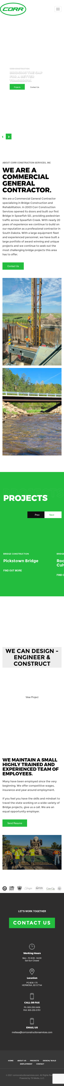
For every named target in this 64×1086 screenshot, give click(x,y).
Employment (26, 1064)
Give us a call (11, 684)
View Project (32, 697)
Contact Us (34, 87)
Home (10, 1061)
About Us (21, 1061)
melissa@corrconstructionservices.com (32, 1032)
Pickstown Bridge (20, 561)
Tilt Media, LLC (37, 1078)
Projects (17, 87)
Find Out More (12, 570)
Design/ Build (49, 1061)
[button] (3, 136)
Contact (40, 1064)
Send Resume (14, 823)
